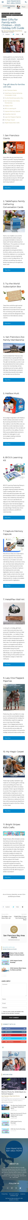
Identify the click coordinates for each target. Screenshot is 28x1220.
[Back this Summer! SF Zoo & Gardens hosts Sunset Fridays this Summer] (5, 1133)
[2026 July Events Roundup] (5, 1149)
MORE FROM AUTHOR (9, 949)
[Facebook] (7, 1206)
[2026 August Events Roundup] (5, 962)
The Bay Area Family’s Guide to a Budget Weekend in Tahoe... (18, 1125)
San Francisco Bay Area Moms (13, 31)
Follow (23, 1031)
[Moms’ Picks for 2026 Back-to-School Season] (5, 955)
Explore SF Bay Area (5, 13)
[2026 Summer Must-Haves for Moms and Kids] (5, 969)
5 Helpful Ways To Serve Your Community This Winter (20, 918)
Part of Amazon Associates (6, 15)
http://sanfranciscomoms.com (14, 939)
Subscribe (23, 1041)
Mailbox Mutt (9, 105)
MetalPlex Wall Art (10, 114)
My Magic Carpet (10, 120)
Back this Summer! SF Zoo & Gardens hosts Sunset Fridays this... (18, 1133)
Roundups (4, 16)
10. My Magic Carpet (13, 751)
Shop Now (7, 187)
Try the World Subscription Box (14, 98)
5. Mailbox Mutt (11, 393)
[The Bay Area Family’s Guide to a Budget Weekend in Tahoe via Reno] (5, 1125)
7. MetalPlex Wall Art (13, 599)
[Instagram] (11, 1206)
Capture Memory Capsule (12, 111)
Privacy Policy (5, 1212)
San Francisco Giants (11, 90)
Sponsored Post (17, 13)
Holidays (11, 13)
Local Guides (5, 1107)
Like (24, 1028)
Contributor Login (14, 1213)
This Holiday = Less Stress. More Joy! (7, 917)
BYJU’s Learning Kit (10, 108)
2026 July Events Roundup (18, 1147)
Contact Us (22, 1212)
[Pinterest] (16, 1206)
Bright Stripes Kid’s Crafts (12, 122)
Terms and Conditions (14, 1212)
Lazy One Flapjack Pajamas (13, 117)
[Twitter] (20, 1206)
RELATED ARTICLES (9, 947)
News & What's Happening (17, 15)
